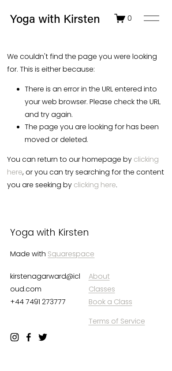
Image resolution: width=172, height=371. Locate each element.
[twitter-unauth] (42, 337)
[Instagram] (14, 337)
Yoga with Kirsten (55, 18)
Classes (102, 289)
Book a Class (110, 302)
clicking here (95, 185)
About (99, 276)
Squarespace (71, 254)
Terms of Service (117, 321)
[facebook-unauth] (28, 337)
